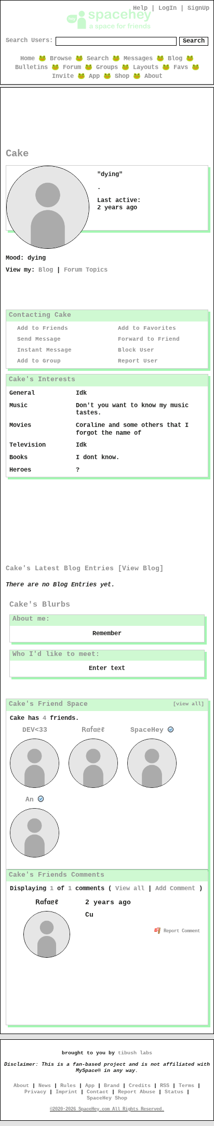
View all (129, 888)
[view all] (188, 704)
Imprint (66, 1092)
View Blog (140, 568)
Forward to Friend (147, 339)
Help (140, 8)
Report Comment (180, 931)
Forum (72, 67)
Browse (61, 58)
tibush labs (135, 1053)
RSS (164, 1086)
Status (174, 1092)
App (94, 76)
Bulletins (31, 67)
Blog (175, 58)
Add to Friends (41, 328)
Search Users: (29, 40)
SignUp (198, 8)
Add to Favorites (145, 328)
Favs (180, 67)
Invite (63, 76)
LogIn (167, 8)
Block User (134, 350)
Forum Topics (86, 270)
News (44, 1086)
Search (194, 41)
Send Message (37, 339)
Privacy (35, 1092)
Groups (107, 67)
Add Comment (175, 888)
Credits (140, 1086)
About (153, 76)
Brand (111, 1086)
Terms (186, 1086)
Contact (98, 1092)
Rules (68, 1086)
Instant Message (43, 350)
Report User (136, 361)
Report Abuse (136, 1092)
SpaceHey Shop (107, 1098)
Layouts (145, 67)
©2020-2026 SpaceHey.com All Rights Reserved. (107, 1109)
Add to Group (37, 361)
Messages (138, 58)
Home (27, 58)
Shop (122, 76)
